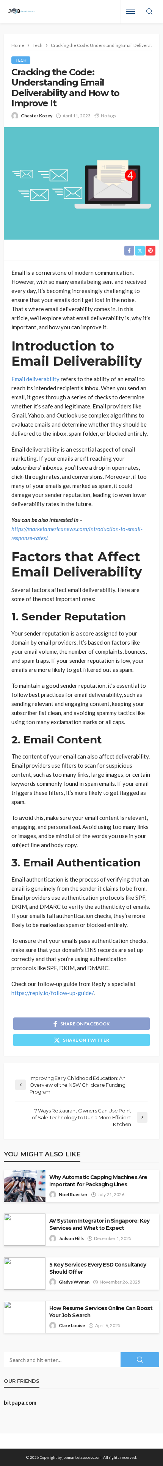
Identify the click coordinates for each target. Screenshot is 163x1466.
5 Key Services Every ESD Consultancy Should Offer (97, 1268)
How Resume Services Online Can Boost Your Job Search (100, 1311)
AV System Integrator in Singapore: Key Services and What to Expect (99, 1224)
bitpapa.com (20, 1402)
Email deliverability (35, 378)
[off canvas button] (130, 11)
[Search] (149, 11)
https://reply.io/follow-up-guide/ (52, 992)
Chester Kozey (36, 115)
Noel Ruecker (73, 1194)
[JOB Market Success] (21, 11)
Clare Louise (72, 1325)
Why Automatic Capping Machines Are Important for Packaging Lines (98, 1180)
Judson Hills (71, 1238)
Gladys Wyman (74, 1282)
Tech (21, 60)
